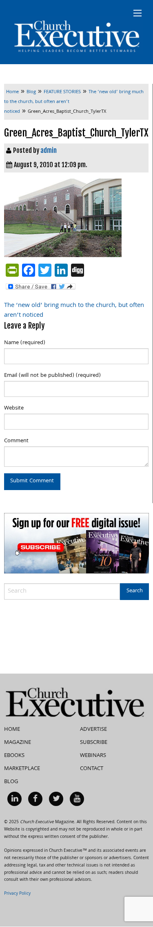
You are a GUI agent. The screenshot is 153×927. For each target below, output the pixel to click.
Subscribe (93, 742)
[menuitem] (14, 798)
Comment (16, 441)
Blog (11, 781)
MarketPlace (22, 768)
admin (48, 150)
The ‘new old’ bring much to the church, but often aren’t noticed (74, 310)
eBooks (14, 755)
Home (12, 729)
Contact (91, 768)
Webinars (93, 755)
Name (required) (24, 342)
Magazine (17, 742)
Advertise (93, 729)
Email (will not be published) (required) (52, 375)
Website (14, 408)
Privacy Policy (17, 894)
